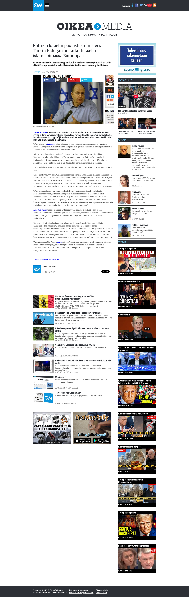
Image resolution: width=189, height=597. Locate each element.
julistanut (51, 144)
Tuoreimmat (90, 34)
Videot (103, 34)
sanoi (59, 242)
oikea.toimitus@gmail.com (81, 592)
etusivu (75, 34)
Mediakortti (101, 592)
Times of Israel (40, 132)
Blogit (113, 34)
